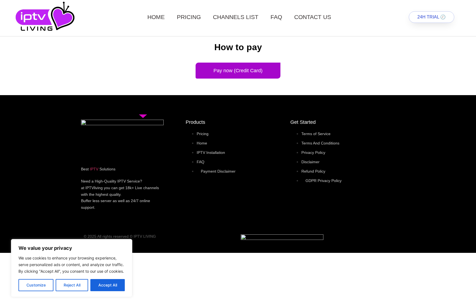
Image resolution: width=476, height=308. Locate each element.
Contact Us (312, 17)
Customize (36, 285)
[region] (71, 268)
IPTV (94, 169)
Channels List (235, 17)
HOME (156, 17)
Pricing (189, 17)
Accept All (107, 285)
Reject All (72, 285)
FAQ (276, 17)
